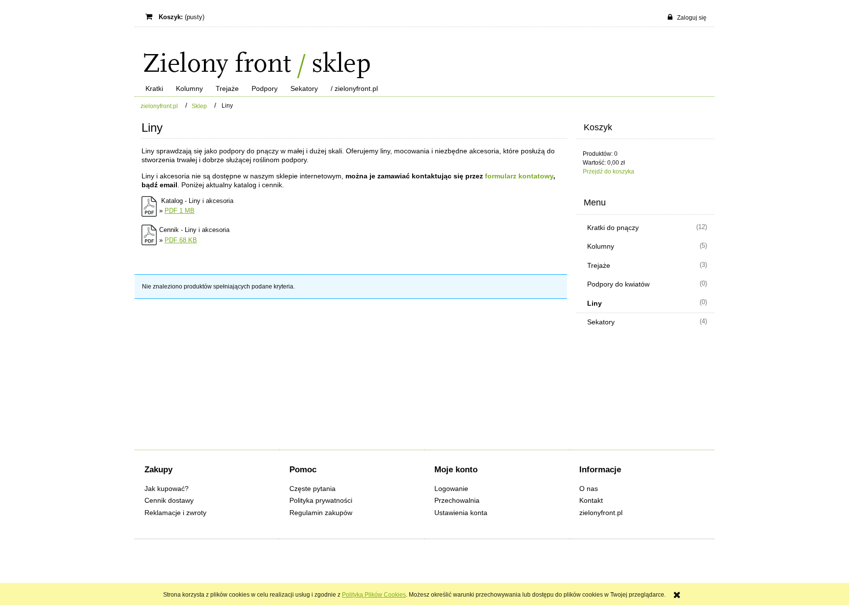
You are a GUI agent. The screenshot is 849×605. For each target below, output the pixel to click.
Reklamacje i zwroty (175, 513)
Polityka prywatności (320, 500)
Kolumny (600, 246)
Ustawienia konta (460, 513)
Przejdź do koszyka (608, 171)
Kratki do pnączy (613, 227)
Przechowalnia (457, 500)
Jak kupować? (166, 488)
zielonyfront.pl (601, 513)
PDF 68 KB (181, 240)
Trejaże (598, 265)
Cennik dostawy (169, 500)
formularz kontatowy (519, 176)
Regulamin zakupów (320, 513)
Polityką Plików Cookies (374, 594)
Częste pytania (312, 488)
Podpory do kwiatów (618, 284)
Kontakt (591, 500)
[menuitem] (154, 88)
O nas (588, 488)
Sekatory (601, 322)
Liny (594, 303)
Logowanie (451, 488)
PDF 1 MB (180, 210)
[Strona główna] (252, 55)
